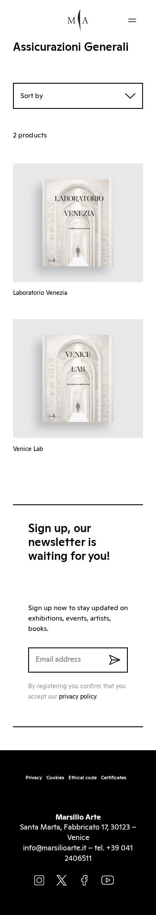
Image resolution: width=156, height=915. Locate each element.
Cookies (55, 777)
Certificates (113, 777)
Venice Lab (28, 449)
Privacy (34, 777)
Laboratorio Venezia (40, 293)
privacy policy (77, 697)
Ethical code (82, 777)
